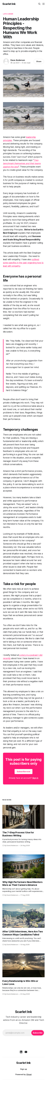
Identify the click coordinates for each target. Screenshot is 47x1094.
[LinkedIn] (21, 1052)
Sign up (23, 1069)
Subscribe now (23, 771)
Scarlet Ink (9, 4)
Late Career (8, 14)
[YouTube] (26, 1052)
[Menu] (43, 4)
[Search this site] (39, 4)
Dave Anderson (17, 60)
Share (38, 61)
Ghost (29, 1074)
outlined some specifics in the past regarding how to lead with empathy (23, 262)
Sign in (35, 778)
